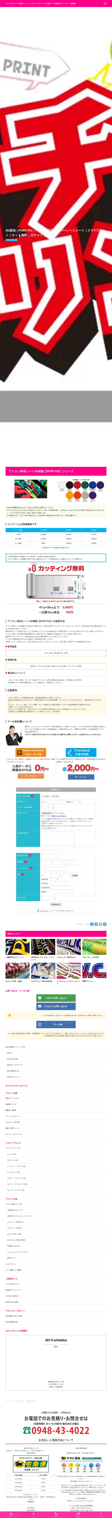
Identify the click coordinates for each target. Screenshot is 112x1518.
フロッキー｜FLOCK (90, 957)
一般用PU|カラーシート (15, 957)
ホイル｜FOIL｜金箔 (14, 981)
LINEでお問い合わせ (56, 998)
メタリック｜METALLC (66, 957)
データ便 (58, 1024)
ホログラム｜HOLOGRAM (41, 981)
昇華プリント (87, 981)
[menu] (105, 3)
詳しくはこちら (31, 776)
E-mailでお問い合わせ (56, 1006)
